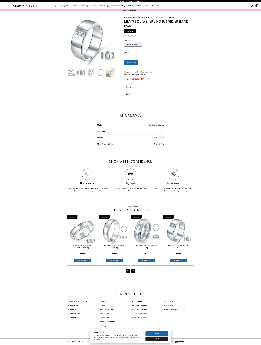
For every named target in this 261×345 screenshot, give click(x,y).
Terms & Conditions (107, 322)
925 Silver (131, 74)
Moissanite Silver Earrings (100, 6)
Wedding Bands (140, 74)
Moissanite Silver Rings (80, 6)
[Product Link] (82, 228)
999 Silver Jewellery (134, 6)
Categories (65, 6)
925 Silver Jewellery (118, 6)
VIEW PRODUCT (82, 260)
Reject (157, 338)
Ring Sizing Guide (133, 36)
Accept (156, 333)
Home (126, 17)
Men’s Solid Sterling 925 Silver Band (178, 246)
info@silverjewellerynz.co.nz (175, 309)
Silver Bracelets (73, 305)
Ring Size (127, 40)
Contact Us (168, 305)
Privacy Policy (105, 317)
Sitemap (103, 326)
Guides (102, 305)
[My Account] (252, 5)
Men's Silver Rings (143, 17)
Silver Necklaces (74, 313)
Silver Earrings (73, 317)
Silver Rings (133, 17)
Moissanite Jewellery (151, 6)
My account (104, 313)
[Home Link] (24, 5)
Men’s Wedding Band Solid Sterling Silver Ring (82, 246)
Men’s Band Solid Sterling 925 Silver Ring (114, 246)
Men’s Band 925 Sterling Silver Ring (146, 246)
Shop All (55, 6)
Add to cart (131, 62)
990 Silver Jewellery (139, 309)
